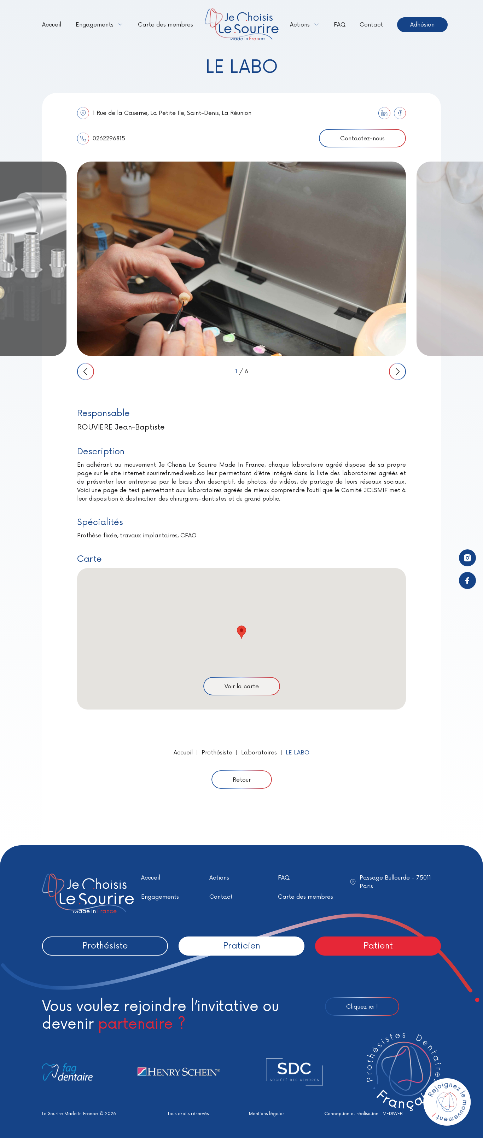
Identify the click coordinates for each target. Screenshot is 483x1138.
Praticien (241, 946)
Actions (300, 24)
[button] (241, 632)
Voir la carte (242, 686)
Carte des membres (165, 24)
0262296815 (109, 138)
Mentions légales (266, 1113)
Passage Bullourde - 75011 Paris (395, 882)
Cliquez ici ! (362, 1006)
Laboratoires (259, 752)
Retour (242, 779)
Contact (371, 24)
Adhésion (422, 24)
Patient (378, 946)
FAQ (339, 24)
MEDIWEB (393, 1113)
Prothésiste (217, 752)
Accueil (51, 24)
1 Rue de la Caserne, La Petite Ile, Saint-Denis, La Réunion (172, 113)
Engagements (95, 24)
